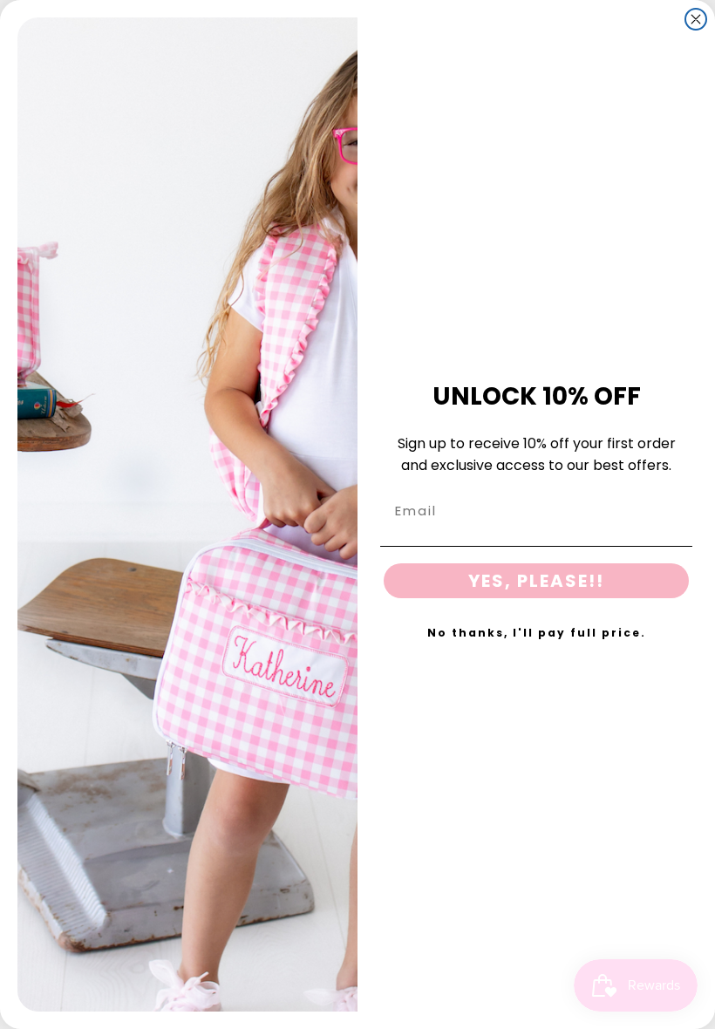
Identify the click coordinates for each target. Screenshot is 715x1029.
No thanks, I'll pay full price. (536, 632)
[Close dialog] (695, 19)
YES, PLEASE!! (536, 581)
